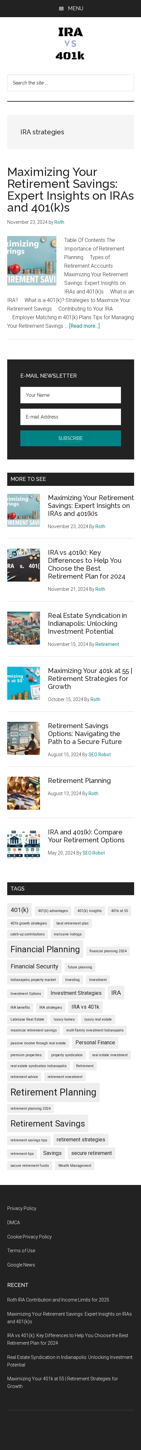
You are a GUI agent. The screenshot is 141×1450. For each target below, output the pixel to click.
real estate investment (110, 1055)
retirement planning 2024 (30, 1108)
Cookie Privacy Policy (29, 1236)
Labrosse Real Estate (27, 1019)
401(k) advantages (53, 911)
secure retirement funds (29, 1165)
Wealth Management (74, 1165)
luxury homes (64, 1019)
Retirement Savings (47, 1123)
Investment (98, 980)
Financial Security (34, 966)
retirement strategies (81, 1139)
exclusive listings (68, 934)
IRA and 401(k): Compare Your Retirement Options (86, 836)
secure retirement (91, 1153)
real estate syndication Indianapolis (38, 1066)
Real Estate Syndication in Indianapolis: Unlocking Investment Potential (87, 623)
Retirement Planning (79, 781)
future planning (80, 967)
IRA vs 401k (85, 1007)
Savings (52, 1153)
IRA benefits (20, 1007)
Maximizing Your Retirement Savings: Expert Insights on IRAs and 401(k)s (70, 189)
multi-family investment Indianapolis (95, 1030)
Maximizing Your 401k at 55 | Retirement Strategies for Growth (90, 679)
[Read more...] (84, 326)
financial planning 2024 (108, 951)
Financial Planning (45, 949)
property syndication (67, 1055)
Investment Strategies (76, 993)
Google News (21, 1264)
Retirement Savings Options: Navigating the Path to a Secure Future (85, 734)
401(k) (19, 910)
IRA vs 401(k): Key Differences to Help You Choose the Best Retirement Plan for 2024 (87, 564)
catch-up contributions (27, 934)
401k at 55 (119, 911)
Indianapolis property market (33, 980)
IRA (116, 992)
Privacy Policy (21, 1208)
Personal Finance (95, 1042)
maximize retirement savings (33, 1030)
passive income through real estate (38, 1043)
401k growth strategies (28, 923)
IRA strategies (50, 1007)
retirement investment (65, 1077)
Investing (72, 980)
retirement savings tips (28, 1140)
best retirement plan (72, 923)
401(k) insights (89, 911)
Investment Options (25, 994)
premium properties (26, 1055)
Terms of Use (21, 1250)
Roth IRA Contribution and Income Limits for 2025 (58, 1299)
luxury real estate (98, 1019)
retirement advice (24, 1077)
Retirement (84, 1066)
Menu (75, 8)
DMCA (13, 1222)
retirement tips (22, 1154)
